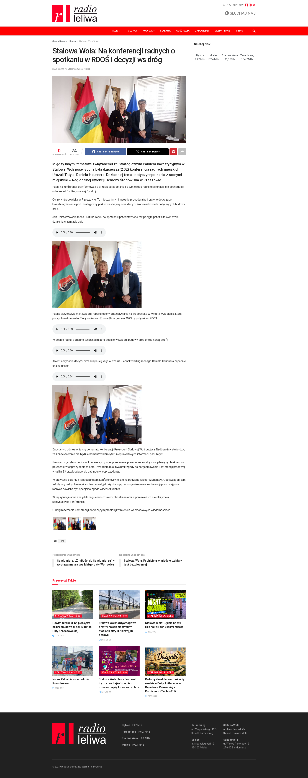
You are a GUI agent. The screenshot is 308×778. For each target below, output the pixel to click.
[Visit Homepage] (74, 13)
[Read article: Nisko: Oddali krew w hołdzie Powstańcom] (72, 661)
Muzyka (132, 31)
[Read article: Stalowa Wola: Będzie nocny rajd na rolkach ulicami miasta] (165, 604)
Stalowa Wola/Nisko (89, 41)
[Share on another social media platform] (182, 151)
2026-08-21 (59, 636)
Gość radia (182, 31)
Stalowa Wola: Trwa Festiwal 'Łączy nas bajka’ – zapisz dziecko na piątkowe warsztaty (119, 683)
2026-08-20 (106, 692)
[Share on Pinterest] (173, 151)
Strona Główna (59, 41)
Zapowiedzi (202, 31)
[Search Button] (254, 31)
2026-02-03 (58, 69)
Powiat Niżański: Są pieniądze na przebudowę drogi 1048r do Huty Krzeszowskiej (72, 627)
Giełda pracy (222, 31)
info (62, 541)
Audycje (148, 31)
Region (116, 31)
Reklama (165, 31)
